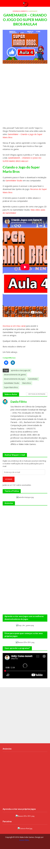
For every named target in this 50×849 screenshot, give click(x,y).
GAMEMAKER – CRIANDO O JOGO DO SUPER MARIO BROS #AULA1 (22, 159)
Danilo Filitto (24, 840)
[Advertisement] (25, 96)
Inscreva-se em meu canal (14, 326)
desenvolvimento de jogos (14, 379)
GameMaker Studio (14, 180)
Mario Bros (26, 383)
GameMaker (32, 11)
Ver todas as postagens (36, 394)
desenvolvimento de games (15, 374)
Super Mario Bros (11, 387)
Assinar (8, 479)
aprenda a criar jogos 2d (20, 370)
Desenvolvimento (20, 11)
